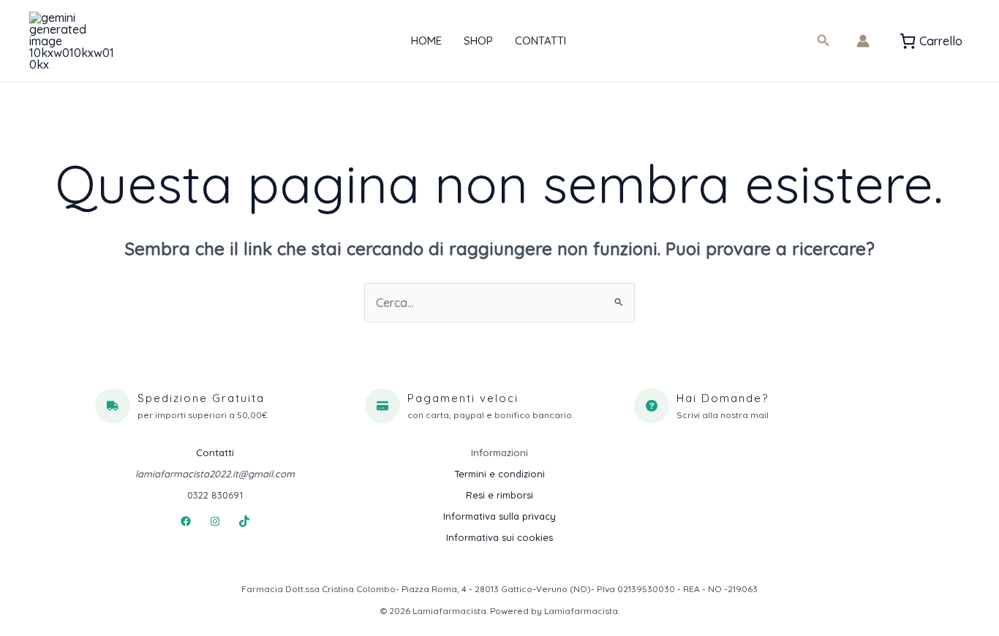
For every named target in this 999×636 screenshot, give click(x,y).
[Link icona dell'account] (863, 41)
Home (426, 41)
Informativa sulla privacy (499, 516)
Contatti (540, 41)
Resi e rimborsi (499, 495)
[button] (823, 40)
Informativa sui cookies (499, 537)
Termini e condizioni (499, 474)
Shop (478, 41)
